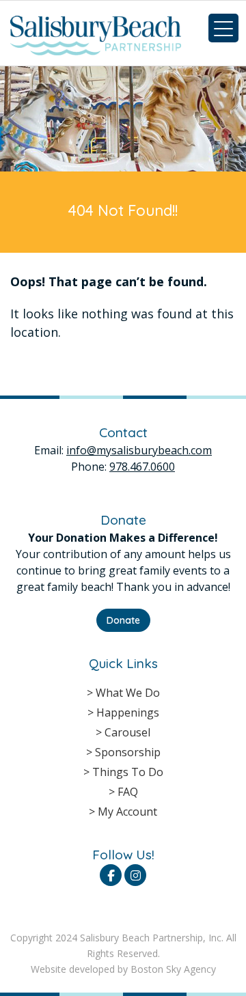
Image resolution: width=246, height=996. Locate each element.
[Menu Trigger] (223, 28)
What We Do (128, 692)
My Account (127, 811)
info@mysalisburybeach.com (139, 450)
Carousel (127, 732)
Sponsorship (128, 752)
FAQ (128, 791)
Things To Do (127, 771)
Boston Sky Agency (173, 969)
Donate (123, 620)
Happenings (127, 712)
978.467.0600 (142, 466)
